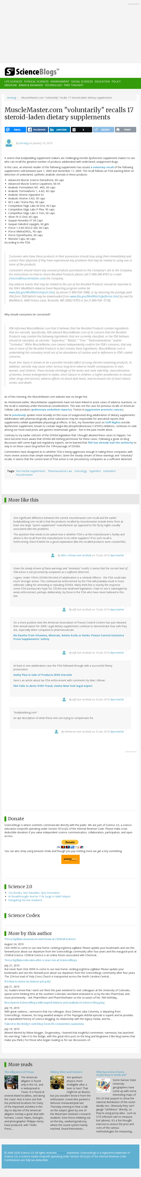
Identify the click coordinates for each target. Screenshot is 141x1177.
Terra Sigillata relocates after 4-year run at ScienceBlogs (40, 960)
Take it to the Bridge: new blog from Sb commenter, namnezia (44, 1024)
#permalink (117, 555)
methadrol (109, 471)
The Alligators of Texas (19, 1072)
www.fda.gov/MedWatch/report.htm (31, 292)
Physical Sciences (36, 81)
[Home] (26, 71)
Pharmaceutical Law (60, 471)
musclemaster (24, 474)
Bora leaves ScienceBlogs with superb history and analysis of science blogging (54, 1002)
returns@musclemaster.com (27, 278)
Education (102, 81)
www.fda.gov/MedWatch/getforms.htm (94, 296)
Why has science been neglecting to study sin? (111, 1073)
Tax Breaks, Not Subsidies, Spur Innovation (34, 892)
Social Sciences (82, 81)
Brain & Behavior (31, 85)
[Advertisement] (70, 32)
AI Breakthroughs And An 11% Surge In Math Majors (39, 896)
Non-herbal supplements (30, 471)
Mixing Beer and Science (66, 1072)
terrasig (11, 97)
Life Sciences (13, 81)
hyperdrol (95, 471)
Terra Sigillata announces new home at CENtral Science (40, 939)
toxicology (81, 471)
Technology (53, 85)
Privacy (62, 1152)
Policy (116, 81)
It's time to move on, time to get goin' (27, 981)
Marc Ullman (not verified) (76, 555)
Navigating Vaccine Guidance (25, 900)
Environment (59, 81)
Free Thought (73, 85)
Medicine (10, 85)
